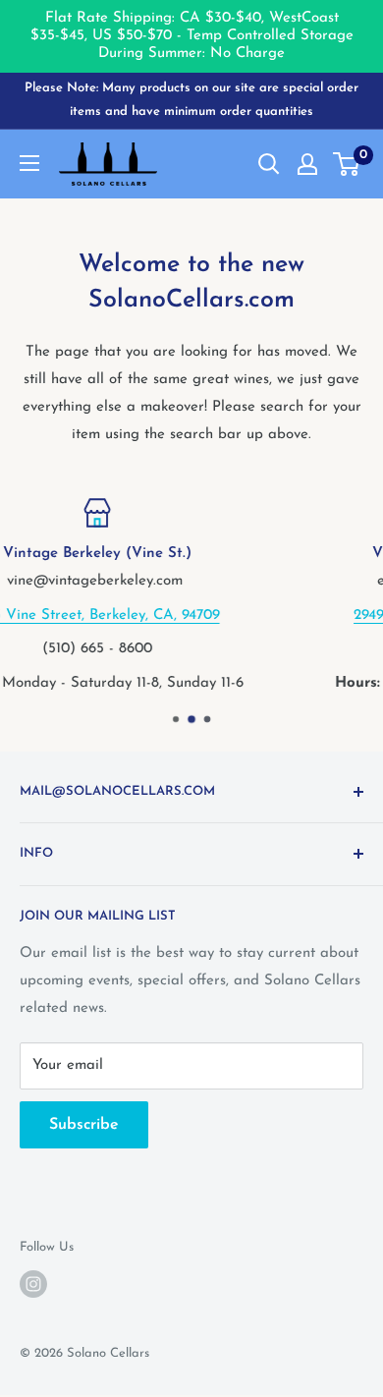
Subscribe (84, 1125)
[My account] (307, 164)
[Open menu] (29, 163)
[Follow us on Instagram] (33, 1284)
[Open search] (269, 164)
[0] (347, 164)
